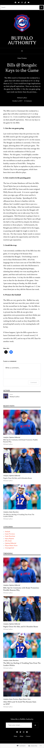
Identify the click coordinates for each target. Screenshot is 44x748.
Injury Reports (9, 538)
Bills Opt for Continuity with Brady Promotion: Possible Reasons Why (20, 441)
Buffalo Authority (22, 40)
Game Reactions (14, 512)
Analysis (5, 437)
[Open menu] (22, 51)
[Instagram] (22, 2)
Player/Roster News (11, 545)
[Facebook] (15, 2)
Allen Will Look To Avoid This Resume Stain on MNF (19, 703)
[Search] (41, 7)
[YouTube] (28, 2)
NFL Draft (8, 541)
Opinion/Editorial (14, 437)
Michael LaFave (22, 98)
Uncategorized (9, 548)
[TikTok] (25, 2)
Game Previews (22, 58)
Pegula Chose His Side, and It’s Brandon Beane (17, 478)
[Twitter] (19, 2)
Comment (33, 382)
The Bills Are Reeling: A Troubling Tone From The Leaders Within (18, 515)
